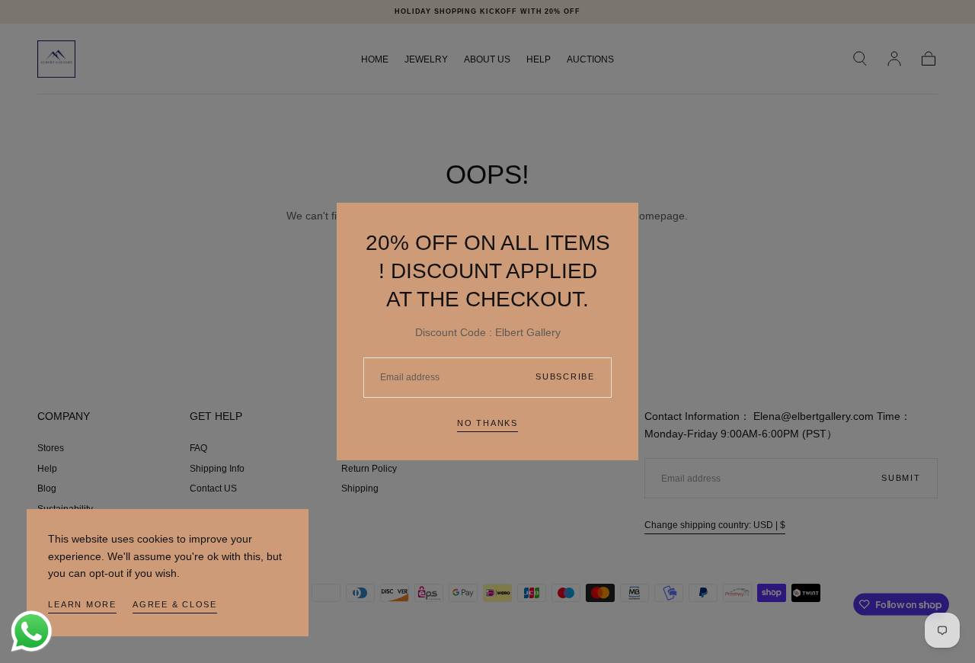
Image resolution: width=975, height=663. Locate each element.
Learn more (82, 604)
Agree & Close (175, 604)
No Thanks (487, 423)
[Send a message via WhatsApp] (32, 631)
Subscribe (565, 376)
